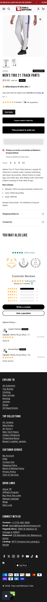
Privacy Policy (9, 471)
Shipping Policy (10, 465)
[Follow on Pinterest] (22, 556)
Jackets (6, 401)
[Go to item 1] (6, 63)
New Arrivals (9, 395)
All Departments (10, 408)
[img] (8, 337)
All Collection (9, 385)
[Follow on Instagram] (13, 556)
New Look (7, 505)
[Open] (6, 596)
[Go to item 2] (14, 63)
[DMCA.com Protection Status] (23, 594)
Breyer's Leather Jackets (14, 441)
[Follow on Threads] (18, 556)
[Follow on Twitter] (9, 556)
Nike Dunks (8, 425)
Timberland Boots (11, 438)
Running (6, 398)
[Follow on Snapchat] (36, 556)
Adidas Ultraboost (11, 435)
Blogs (5, 502)
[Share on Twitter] (15, 163)
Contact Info (8, 462)
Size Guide (9, 112)
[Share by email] (23, 163)
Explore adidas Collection (23, 120)
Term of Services (11, 474)
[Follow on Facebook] (4, 556)
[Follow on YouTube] (27, 556)
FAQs (5, 459)
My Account (8, 455)
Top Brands (8, 389)
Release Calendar (11, 498)
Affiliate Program (11, 492)
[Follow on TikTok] (32, 556)
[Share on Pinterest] (19, 163)
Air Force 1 (8, 428)
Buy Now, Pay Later (12, 495)
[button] (8, 102)
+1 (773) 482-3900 (21, 522)
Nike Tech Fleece (11, 432)
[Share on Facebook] (11, 163)
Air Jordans (8, 422)
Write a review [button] (23, 307)
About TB (7, 489)
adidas (5, 71)
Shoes (5, 405)
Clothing (7, 392)
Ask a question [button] (23, 313)
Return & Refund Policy (13, 468)
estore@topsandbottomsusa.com (25, 525)
